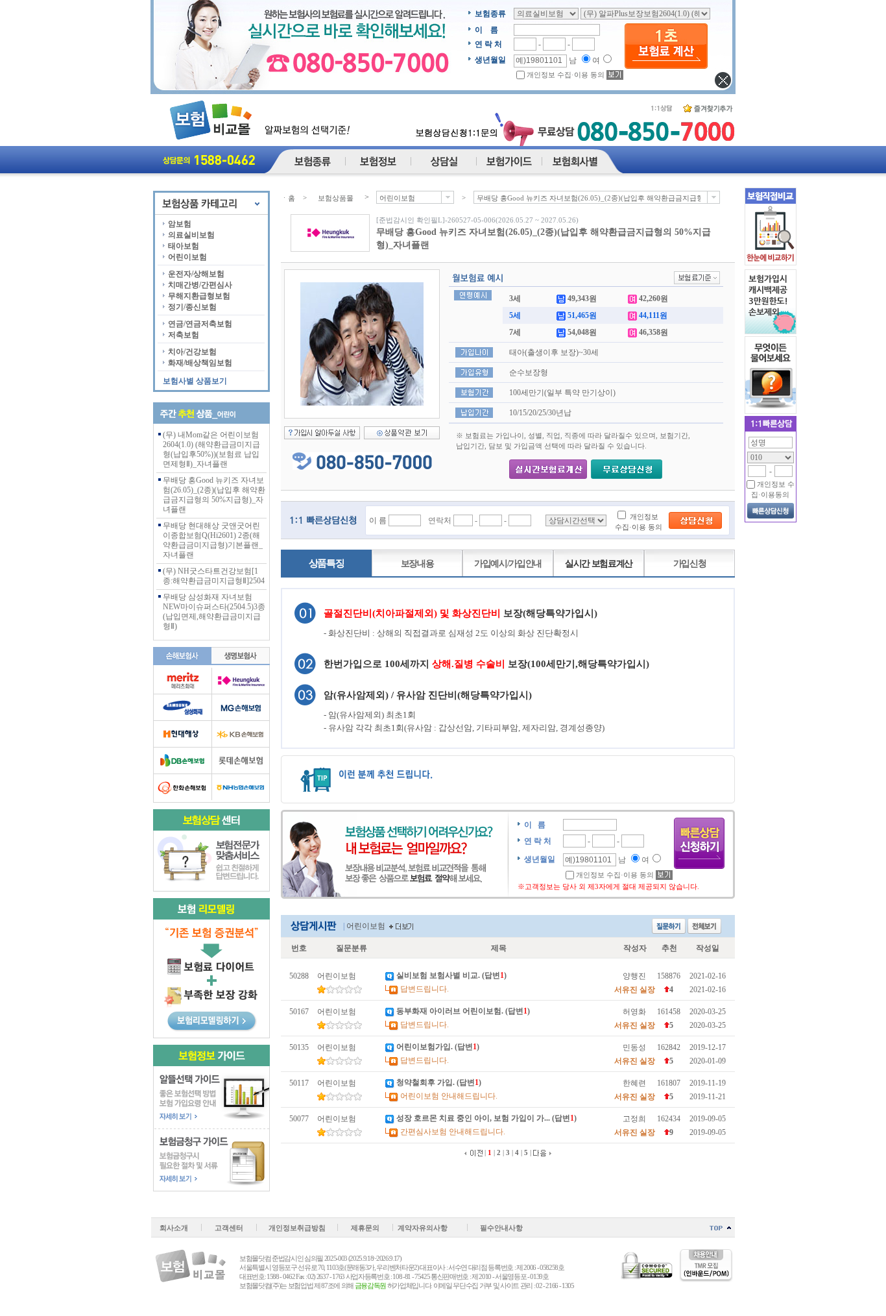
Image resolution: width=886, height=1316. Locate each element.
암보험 (179, 223)
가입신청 (689, 563)
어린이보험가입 (423, 1046)
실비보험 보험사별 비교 (437, 975)
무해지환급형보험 (199, 295)
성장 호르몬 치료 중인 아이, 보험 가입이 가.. (472, 1118)
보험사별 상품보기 (195, 380)
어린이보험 (187, 257)
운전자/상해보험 (196, 273)
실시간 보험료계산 (598, 563)
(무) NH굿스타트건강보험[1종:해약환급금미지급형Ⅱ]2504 (214, 576)
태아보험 (183, 245)
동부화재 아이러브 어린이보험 (448, 1011)
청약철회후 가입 (424, 1082)
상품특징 (326, 563)
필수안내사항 (501, 1228)
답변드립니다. (424, 988)
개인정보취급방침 (297, 1228)
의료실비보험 (191, 234)
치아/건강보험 (192, 351)
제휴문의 (365, 1228)
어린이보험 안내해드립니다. (448, 1096)
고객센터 (229, 1228)
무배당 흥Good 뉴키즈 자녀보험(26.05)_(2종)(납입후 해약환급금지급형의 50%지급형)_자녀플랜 (214, 495)
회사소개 (174, 1228)
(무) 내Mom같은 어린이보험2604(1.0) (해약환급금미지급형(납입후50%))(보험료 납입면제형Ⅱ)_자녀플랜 (211, 449)
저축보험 (183, 334)
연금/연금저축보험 (200, 323)
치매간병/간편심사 (200, 284)
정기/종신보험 (192, 306)
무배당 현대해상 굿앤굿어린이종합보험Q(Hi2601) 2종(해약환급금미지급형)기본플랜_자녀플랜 (213, 540)
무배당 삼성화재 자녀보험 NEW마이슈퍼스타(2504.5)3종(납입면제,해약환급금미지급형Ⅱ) (214, 611)
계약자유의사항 (423, 1228)
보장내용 (417, 563)
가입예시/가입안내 (508, 563)
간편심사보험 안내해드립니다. (452, 1131)
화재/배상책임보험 (200, 362)
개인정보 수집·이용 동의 (566, 75)
